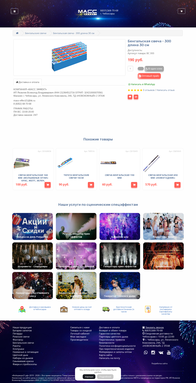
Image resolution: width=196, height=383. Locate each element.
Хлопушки (18, 348)
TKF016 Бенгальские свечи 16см (76, 176)
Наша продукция (22, 327)
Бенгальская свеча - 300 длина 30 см (73, 33)
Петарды (18, 333)
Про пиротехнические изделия (116, 348)
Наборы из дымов (23, 358)
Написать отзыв (166, 90)
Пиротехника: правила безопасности (112, 341)
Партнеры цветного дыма (113, 336)
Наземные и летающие (25, 351)
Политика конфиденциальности (117, 345)
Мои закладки (78, 336)
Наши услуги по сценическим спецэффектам (98, 204)
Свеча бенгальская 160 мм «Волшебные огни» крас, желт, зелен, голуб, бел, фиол (33, 179)
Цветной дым (20, 354)
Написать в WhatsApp (142, 84)
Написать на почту (109, 358)
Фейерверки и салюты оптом (115, 351)
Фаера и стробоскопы (25, 364)
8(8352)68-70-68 (153, 330)
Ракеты (17, 345)
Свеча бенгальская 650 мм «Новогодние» (163, 176)
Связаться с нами (80, 327)
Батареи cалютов (22, 330)
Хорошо (89, 376)
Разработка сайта (160, 363)
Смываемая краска (23, 361)
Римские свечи (21, 336)
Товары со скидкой (81, 330)
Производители (79, 339)
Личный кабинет (80, 333)
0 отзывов (149, 90)
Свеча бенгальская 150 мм (119, 176)
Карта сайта (105, 354)
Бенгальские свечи (35, 33)
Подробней (105, 376)
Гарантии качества (109, 333)
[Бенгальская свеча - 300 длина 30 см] (69, 57)
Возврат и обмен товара (112, 330)
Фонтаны (18, 339)
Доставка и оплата (28, 82)
